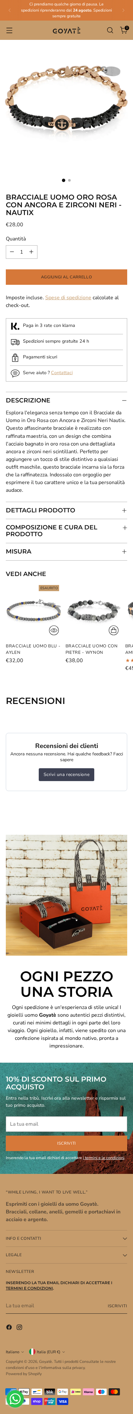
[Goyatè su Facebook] (10, 1328)
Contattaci (62, 373)
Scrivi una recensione (67, 774)
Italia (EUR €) (48, 1352)
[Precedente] (10, 10)
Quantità (16, 238)
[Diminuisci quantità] (12, 252)
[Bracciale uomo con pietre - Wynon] (93, 610)
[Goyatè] (66, 30)
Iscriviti (117, 1306)
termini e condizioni (29, 1288)
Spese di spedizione (68, 297)
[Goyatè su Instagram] (20, 1328)
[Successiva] (123, 10)
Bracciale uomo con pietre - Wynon (92, 649)
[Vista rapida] (54, 630)
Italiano (12, 1352)
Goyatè (45, 1361)
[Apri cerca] (110, 30)
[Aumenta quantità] (31, 252)
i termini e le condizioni (103, 1157)
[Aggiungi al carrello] (113, 630)
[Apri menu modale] (9, 30)
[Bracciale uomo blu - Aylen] (34, 610)
